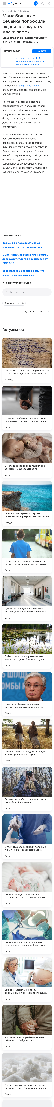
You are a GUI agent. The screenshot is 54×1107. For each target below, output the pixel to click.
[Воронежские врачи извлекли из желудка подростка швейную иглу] (27, 932)
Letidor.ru (24, 11)
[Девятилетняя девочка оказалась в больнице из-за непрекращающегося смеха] (27, 598)
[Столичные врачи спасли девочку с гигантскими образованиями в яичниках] (27, 836)
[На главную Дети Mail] (16, 3)
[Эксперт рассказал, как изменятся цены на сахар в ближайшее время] (27, 1075)
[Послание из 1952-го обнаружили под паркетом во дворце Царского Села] (27, 360)
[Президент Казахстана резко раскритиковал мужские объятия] (27, 694)
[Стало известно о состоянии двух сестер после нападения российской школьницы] (27, 551)
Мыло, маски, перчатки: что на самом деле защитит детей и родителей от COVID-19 (25, 259)
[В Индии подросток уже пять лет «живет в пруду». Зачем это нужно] (27, 646)
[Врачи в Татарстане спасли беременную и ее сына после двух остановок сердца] (27, 979)
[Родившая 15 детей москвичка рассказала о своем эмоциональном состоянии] (27, 884)
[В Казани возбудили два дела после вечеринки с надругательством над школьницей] (27, 408)
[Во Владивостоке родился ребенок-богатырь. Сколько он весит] (27, 455)
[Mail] (10, 3)
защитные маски (29, 85)
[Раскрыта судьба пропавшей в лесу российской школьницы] (27, 789)
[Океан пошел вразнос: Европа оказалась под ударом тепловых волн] (27, 503)
